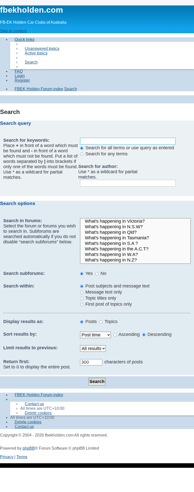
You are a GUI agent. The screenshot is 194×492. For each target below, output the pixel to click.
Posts (90, 321)
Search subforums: (24, 273)
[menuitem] (39, 48)
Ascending (128, 334)
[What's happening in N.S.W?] (135, 227)
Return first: (16, 361)
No (102, 273)
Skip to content (13, 31)
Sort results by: (20, 334)
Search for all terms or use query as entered (129, 147)
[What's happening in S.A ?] (135, 243)
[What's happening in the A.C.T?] (135, 249)
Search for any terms (106, 153)
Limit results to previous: (30, 347)
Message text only (103, 292)
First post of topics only (108, 304)
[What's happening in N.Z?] (135, 260)
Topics (110, 321)
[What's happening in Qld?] (135, 232)
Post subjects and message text (117, 285)
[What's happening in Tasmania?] (135, 238)
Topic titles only (100, 298)
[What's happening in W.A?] (135, 254)
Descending (159, 334)
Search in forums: (22, 220)
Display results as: (23, 321)
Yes (88, 273)
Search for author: (98, 166)
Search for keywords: (26, 140)
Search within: (18, 285)
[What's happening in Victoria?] (135, 221)
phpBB (28, 448)
